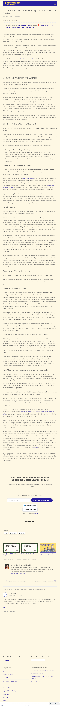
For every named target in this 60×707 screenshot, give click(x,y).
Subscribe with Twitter (30, 505)
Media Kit (5, 678)
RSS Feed (5, 700)
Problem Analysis (31, 559)
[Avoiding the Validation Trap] (29, 548)
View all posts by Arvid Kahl (18, 573)
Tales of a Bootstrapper (37, 682)
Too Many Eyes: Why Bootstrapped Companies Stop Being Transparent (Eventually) (14, 582)
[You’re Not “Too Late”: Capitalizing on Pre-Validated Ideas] (48, 548)
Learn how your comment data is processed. (34, 648)
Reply (4, 607)
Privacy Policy (6, 687)
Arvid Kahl (17, 16)
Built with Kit (30, 521)
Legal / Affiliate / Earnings (10, 691)
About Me (5, 697)
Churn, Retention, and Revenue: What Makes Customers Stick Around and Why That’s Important (44, 582)
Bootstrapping (12, 559)
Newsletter (6, 671)
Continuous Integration (27, 59)
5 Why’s (35, 447)
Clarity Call (6, 694)
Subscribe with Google (30, 509)
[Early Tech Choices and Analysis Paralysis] (11, 548)
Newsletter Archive (8, 674)
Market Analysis (21, 559)
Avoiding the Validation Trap (28, 553)
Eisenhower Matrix (28, 178)
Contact (5, 684)
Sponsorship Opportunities (10, 681)
